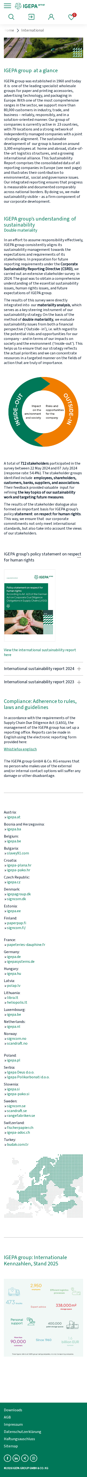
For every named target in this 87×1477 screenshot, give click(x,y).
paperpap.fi (16, 923)
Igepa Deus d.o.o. (20, 1072)
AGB (7, 1417)
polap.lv (13, 985)
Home (9, 30)
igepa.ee (14, 911)
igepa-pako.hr (18, 870)
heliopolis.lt (17, 1002)
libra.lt (12, 997)
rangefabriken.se (21, 1115)
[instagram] (33, 1458)
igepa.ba (14, 829)
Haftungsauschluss (19, 1439)
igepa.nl (13, 1026)
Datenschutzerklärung (22, 1431)
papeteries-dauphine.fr (26, 944)
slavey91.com (18, 853)
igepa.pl (13, 1060)
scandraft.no (17, 1043)
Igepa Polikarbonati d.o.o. (28, 1077)
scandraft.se (17, 1110)
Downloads (13, 1410)
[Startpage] (46, 5)
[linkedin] (16, 1458)
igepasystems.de (21, 961)
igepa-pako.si (18, 1094)
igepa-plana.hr (19, 865)
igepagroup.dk (19, 894)
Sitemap (11, 1446)
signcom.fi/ (16, 927)
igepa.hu (14, 973)
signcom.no (16, 1038)
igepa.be (14, 841)
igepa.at (14, 817)
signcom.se (16, 1106)
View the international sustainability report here (40, 652)
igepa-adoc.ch (18, 1132)
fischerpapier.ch (20, 1127)
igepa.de (14, 956)
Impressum (13, 1424)
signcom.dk (16, 899)
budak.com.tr (18, 1144)
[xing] (25, 1458)
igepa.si (13, 1089)
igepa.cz (14, 882)
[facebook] (7, 1458)
